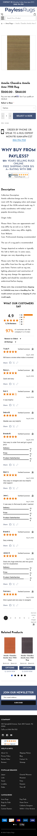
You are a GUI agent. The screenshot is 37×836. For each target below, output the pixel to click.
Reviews (3, 762)
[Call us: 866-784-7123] (2, 14)
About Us (4, 753)
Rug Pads (23, 799)
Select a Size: (7, 103)
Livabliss (4, 784)
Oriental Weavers (26, 775)
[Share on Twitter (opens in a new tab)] (14, 363)
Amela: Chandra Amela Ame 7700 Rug (10, 658)
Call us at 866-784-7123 (9, 729)
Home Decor (24, 802)
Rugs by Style (6, 802)
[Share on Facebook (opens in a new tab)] (10, 363)
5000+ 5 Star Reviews (27, 809)
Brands (3, 806)
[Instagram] (3, 735)
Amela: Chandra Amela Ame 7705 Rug (27, 658)
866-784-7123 (19, 140)
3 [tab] (18, 675)
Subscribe (18, 703)
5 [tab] (25, 675)
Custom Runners (6, 809)
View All (22, 787)
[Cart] (35, 14)
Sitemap (22, 762)
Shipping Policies (25, 753)
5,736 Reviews (10, 324)
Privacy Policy (5, 756)
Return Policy (5, 759)
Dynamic (22, 784)
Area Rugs (4, 799)
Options (9, 668)
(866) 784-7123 (18, 4)
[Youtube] (11, 735)
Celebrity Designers (26, 806)
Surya (3, 781)
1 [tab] (12, 675)
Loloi (2, 778)
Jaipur (3, 775)
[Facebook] (7, 735)
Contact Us (23, 759)
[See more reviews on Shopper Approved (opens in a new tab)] (17, 363)
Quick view (11, 671)
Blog (21, 756)
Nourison (23, 778)
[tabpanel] (9, 655)
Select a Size (24, 116)
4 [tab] (22, 675)
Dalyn (3, 787)
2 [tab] (15, 675)
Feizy (21, 781)
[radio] (27, 315)
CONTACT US (7, 2)
